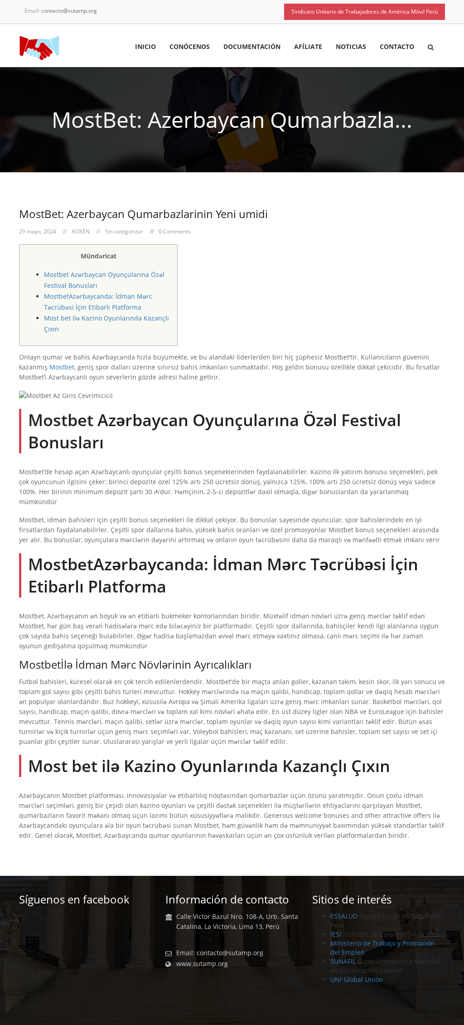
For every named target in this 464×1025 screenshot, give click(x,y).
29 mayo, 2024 (37, 231)
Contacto (397, 47)
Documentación (251, 47)
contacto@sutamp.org (69, 11)
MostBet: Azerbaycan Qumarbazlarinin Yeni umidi (143, 213)
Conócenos (189, 47)
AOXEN (81, 231)
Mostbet (61, 367)
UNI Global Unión (356, 979)
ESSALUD (344, 916)
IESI (335, 934)
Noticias (351, 47)
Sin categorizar (124, 231)
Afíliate (308, 47)
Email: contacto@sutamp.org (219, 953)
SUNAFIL (343, 961)
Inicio (145, 47)
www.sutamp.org (202, 964)
